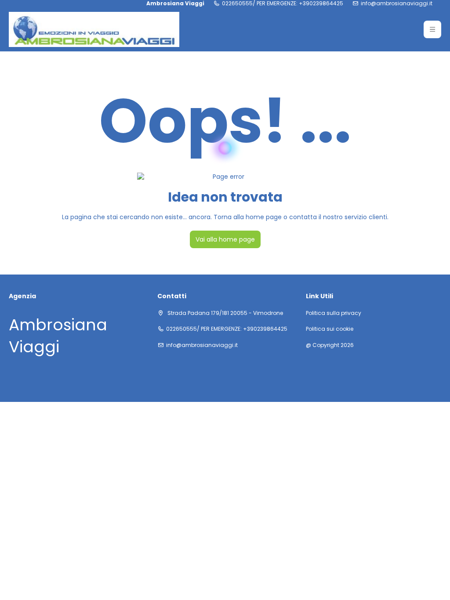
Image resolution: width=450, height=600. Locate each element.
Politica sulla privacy (333, 313)
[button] (432, 29)
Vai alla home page (225, 239)
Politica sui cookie (329, 329)
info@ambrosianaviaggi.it (396, 3)
